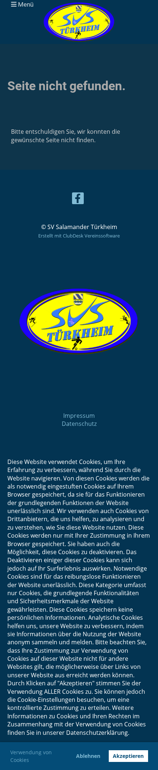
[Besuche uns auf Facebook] (78, 199)
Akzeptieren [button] (128, 755)
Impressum (79, 416)
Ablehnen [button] (88, 755)
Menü (25, 4)
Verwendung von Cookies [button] (31, 756)
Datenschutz (79, 424)
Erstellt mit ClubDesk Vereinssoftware (79, 235)
